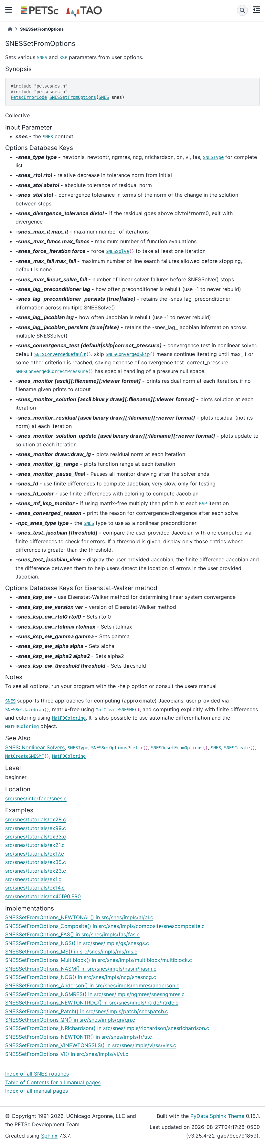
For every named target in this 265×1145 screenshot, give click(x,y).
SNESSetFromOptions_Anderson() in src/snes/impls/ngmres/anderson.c (92, 985)
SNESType (213, 157)
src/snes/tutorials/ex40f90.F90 (43, 896)
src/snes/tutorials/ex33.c (35, 836)
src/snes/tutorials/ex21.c (35, 845)
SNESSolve (117, 251)
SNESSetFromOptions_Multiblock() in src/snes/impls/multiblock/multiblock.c (98, 960)
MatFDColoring (69, 718)
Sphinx (49, 1135)
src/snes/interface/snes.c (36, 798)
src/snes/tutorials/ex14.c (35, 887)
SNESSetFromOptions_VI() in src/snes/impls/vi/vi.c (66, 1054)
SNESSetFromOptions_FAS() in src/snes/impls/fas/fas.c (72, 934)
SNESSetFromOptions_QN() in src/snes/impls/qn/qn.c (70, 1019)
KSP (63, 57)
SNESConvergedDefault (60, 354)
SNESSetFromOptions (72, 97)
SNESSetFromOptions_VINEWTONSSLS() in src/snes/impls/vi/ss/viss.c (90, 1045)
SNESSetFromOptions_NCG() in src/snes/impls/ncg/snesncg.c (80, 977)
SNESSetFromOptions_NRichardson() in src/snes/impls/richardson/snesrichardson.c (107, 1028)
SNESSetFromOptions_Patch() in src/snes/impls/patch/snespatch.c (86, 1011)
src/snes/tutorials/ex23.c (35, 871)
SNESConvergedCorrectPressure (52, 371)
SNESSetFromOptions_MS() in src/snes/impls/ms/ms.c (71, 951)
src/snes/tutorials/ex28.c (35, 819)
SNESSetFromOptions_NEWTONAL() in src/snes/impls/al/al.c (79, 917)
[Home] (10, 29)
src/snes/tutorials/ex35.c (35, 862)
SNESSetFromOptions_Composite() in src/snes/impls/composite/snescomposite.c (105, 926)
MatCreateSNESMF (115, 709)
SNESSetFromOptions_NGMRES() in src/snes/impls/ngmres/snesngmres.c (95, 994)
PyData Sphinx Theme (217, 1116)
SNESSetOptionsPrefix (117, 747)
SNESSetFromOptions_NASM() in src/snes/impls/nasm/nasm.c (80, 968)
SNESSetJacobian (24, 709)
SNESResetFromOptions (177, 747)
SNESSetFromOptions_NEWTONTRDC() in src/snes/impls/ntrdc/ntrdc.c (91, 1002)
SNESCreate (237, 747)
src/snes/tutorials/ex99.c (35, 828)
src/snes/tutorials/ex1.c (33, 879)
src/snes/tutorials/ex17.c (34, 853)
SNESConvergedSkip (128, 354)
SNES (42, 57)
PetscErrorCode (29, 97)
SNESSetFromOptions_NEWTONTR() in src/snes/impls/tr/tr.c (78, 1037)
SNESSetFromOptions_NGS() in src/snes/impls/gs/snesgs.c (77, 943)
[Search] (242, 10)
